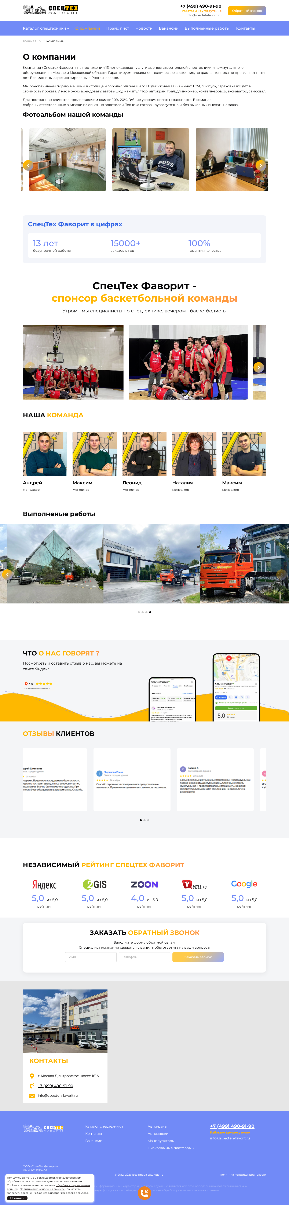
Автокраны (157, 1126)
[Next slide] (261, 165)
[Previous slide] (28, 165)
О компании (87, 28)
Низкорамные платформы (171, 1148)
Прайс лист (117, 28)
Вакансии (168, 28)
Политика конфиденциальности (243, 1174)
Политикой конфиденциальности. (42, 1189)
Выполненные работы (207, 28)
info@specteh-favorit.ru (204, 15)
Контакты (245, 28)
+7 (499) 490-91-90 (201, 6)
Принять (17, 1198)
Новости (144, 28)
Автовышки (158, 1134)
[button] (141, 395)
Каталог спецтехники (44, 28)
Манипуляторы (161, 1141)
